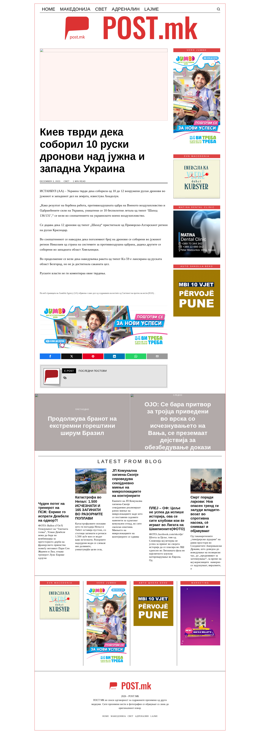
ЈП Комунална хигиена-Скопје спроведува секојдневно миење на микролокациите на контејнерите (126, 483)
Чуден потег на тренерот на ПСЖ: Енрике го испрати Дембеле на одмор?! (53, 512)
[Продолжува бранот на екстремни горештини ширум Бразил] (82, 422)
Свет (67, 181)
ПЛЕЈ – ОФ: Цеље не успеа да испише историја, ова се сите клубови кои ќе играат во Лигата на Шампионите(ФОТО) (167, 518)
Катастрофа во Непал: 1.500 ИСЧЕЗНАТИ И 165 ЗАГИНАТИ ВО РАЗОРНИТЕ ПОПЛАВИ (89, 507)
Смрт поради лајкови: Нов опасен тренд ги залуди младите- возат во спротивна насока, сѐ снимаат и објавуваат (205, 514)
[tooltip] (50, 356)
